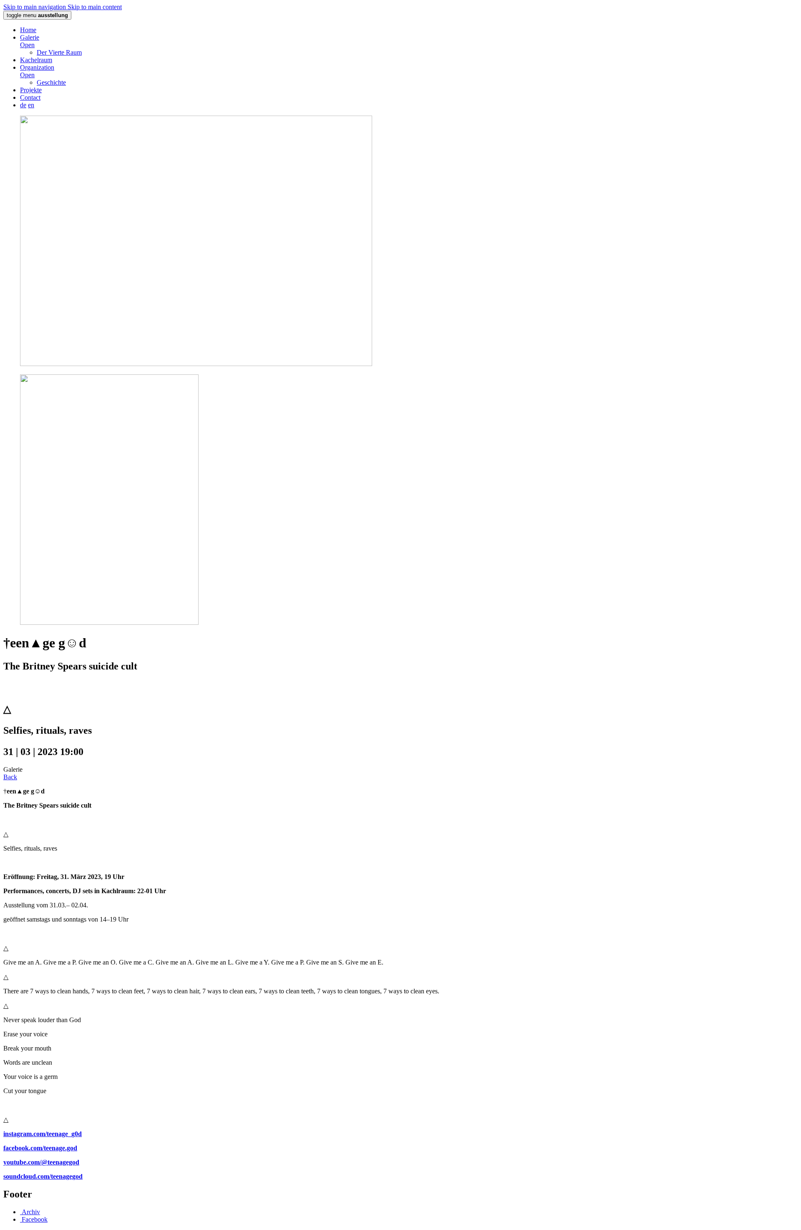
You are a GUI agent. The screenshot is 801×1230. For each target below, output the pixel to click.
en (31, 105)
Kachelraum (36, 59)
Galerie (29, 37)
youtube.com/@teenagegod (41, 1162)
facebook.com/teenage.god (40, 1148)
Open (27, 44)
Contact (30, 97)
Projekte (31, 89)
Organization (37, 67)
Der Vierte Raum (59, 52)
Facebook (34, 1219)
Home (28, 29)
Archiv (30, 1211)
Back (10, 776)
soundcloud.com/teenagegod (43, 1176)
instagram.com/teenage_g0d (42, 1133)
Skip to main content (95, 6)
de (23, 105)
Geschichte (51, 82)
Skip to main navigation (35, 6)
